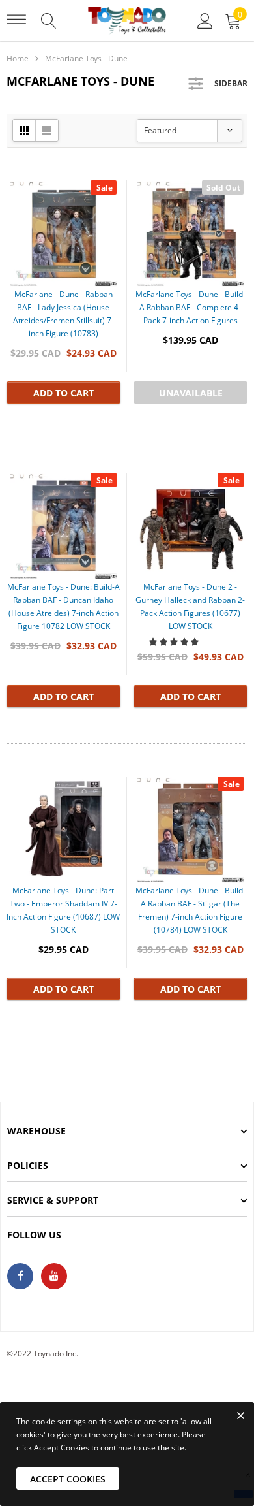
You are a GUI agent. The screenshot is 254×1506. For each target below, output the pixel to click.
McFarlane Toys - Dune (86, 58)
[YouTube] (54, 1276)
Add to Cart (63, 393)
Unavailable (191, 393)
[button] (175, 641)
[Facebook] (20, 1276)
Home (18, 58)
